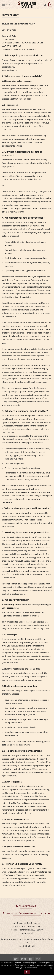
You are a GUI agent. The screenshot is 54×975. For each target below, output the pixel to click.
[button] (7, 4)
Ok (27, 972)
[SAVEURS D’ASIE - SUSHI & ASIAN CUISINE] (27, 4)
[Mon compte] (45, 5)
